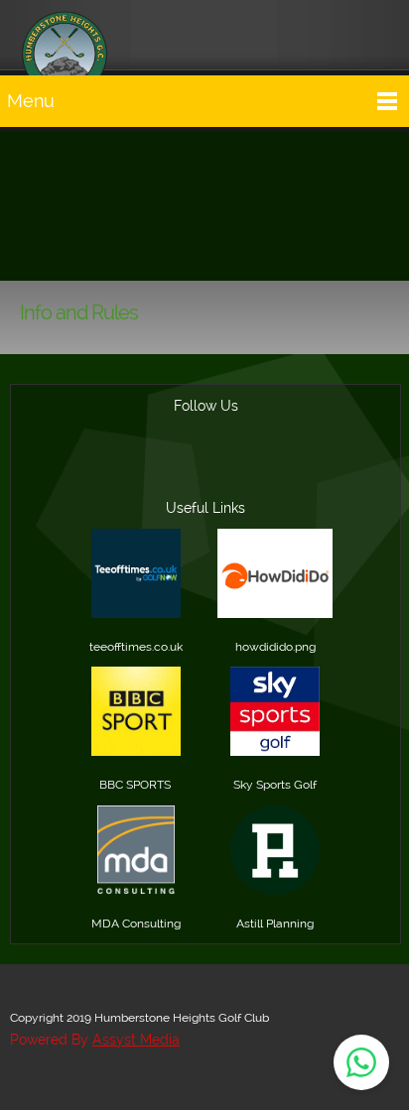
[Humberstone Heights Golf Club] (64, 35)
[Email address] (158, 468)
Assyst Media (136, 1040)
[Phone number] (110, 468)
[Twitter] (301, 468)
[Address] (205, 468)
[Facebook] (253, 468)
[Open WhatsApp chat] (361, 1062)
